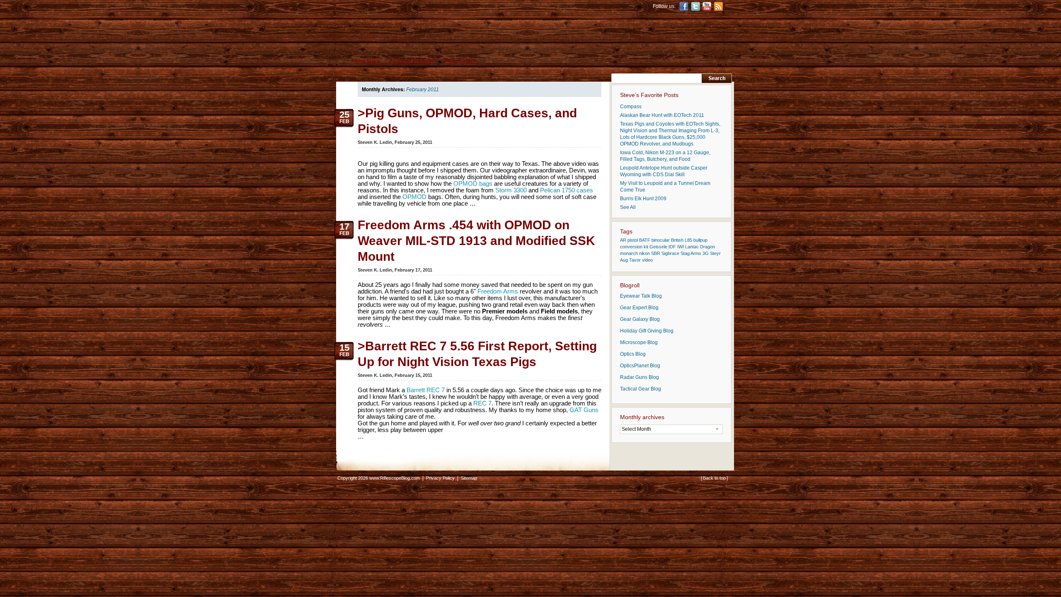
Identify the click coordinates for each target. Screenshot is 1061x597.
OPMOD (414, 196)
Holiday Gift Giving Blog (646, 331)
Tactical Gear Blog (640, 389)
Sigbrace (670, 253)
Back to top (714, 478)
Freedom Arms (497, 291)
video (647, 259)
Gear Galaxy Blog (640, 319)
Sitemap (469, 478)
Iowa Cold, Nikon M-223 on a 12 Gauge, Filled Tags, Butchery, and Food (665, 156)
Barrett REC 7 (426, 389)
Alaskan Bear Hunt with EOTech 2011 (662, 115)
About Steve (365, 61)
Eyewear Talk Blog (641, 296)
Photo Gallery (460, 61)
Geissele (658, 246)
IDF (672, 246)
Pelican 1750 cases (566, 190)
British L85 (681, 240)
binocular (661, 240)
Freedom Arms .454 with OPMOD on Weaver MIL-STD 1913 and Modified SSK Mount (476, 240)
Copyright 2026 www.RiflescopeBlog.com (378, 478)
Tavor (635, 259)
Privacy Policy (440, 478)
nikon (644, 253)
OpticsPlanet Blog (640, 366)
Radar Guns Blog (639, 377)
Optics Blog (633, 354)
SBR (655, 253)
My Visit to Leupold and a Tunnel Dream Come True (665, 186)
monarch (629, 253)
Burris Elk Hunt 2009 (643, 198)
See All (628, 207)
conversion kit (634, 246)
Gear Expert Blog (639, 308)
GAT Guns (583, 409)
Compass (631, 106)
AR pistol (629, 240)
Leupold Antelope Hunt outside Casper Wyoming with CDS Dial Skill (663, 171)
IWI (680, 246)
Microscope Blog (639, 342)
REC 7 (482, 403)
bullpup (700, 240)
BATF (644, 240)
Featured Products (412, 61)
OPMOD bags (472, 183)
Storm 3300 (511, 190)
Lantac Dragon (700, 246)
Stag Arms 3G (695, 253)
